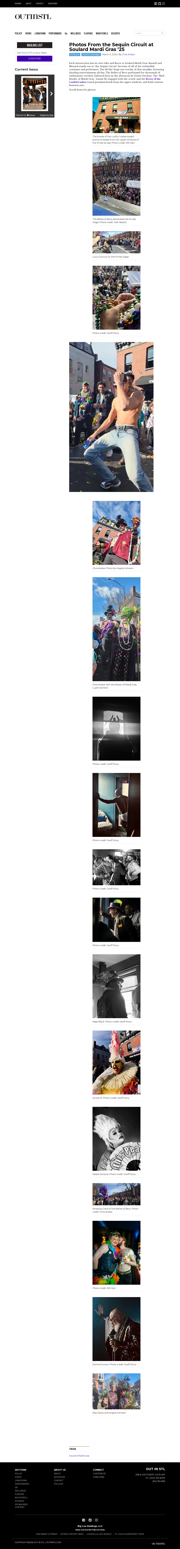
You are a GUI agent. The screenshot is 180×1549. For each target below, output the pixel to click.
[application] (111, 417)
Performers (55, 33)
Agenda (18, 3)
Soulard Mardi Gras (79, 1456)
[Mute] (146, 489)
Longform (40, 33)
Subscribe (52, 3)
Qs (16, 1487)
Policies (58, 1484)
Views (28, 33)
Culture (74, 54)
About (28, 3)
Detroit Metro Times (72, 1534)
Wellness (75, 33)
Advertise (59, 1477)
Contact (40, 3)
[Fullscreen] (150, 489)
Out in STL (33, 16)
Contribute (99, 1473)
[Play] (72, 489)
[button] (111, 417)
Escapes (115, 33)
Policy (18, 33)
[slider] (109, 489)
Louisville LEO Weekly (99, 1534)
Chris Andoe (128, 54)
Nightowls (102, 33)
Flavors (88, 33)
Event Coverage (91, 54)
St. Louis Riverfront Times (129, 1534)
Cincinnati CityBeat (46, 1534)
